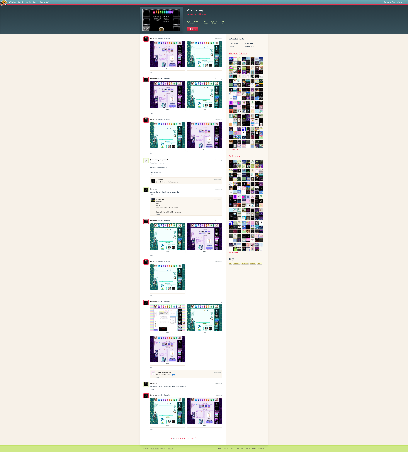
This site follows (238, 53)
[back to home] (4, 3)
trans (259, 263)
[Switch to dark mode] (405, 2)
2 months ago (218, 38)
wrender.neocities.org (197, 14)
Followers (234, 156)
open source (155, 449)
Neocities (146, 449)
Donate (227, 449)
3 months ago (218, 119)
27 (189, 438)
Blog (237, 449)
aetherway (155, 160)
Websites (12, 2)
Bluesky (170, 449)
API (241, 449)
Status (247, 449)
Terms (253, 449)
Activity (28, 2)
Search (20, 2)
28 (192, 438)
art (230, 263)
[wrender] (146, 39)
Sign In (399, 2)
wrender (154, 38)
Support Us (44, 2)
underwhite (161, 199)
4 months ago (218, 302)
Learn (35, 2)
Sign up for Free (389, 2)
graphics (245, 263)
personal (237, 263)
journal (252, 263)
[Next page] (195, 438)
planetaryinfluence (164, 372)
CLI (232, 449)
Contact (261, 449)
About (219, 449)
